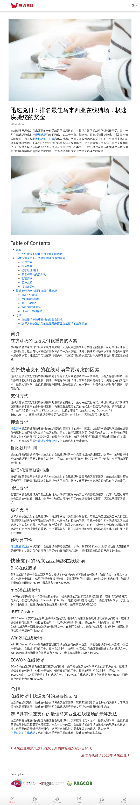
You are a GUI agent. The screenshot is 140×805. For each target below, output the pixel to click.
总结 (19, 315)
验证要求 (27, 278)
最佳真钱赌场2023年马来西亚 (104, 755)
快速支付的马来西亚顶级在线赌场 (36, 291)
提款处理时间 (30, 270)
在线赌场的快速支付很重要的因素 (42, 254)
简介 (19, 250)
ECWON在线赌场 (32, 311)
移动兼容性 (28, 286)
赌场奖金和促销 (47, 441)
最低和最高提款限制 (34, 274)
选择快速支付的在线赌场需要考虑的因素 (40, 258)
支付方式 (27, 262)
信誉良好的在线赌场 (23, 733)
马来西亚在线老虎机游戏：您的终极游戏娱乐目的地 (52, 748)
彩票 (51, 139)
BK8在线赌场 (29, 295)
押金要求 (27, 266)
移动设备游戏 (19, 546)
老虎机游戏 (39, 139)
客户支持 (27, 282)
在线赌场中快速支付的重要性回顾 (42, 319)
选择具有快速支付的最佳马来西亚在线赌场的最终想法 (54, 323)
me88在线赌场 (31, 299)
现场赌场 (40, 135)
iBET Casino (29, 303)
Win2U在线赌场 (31, 307)
